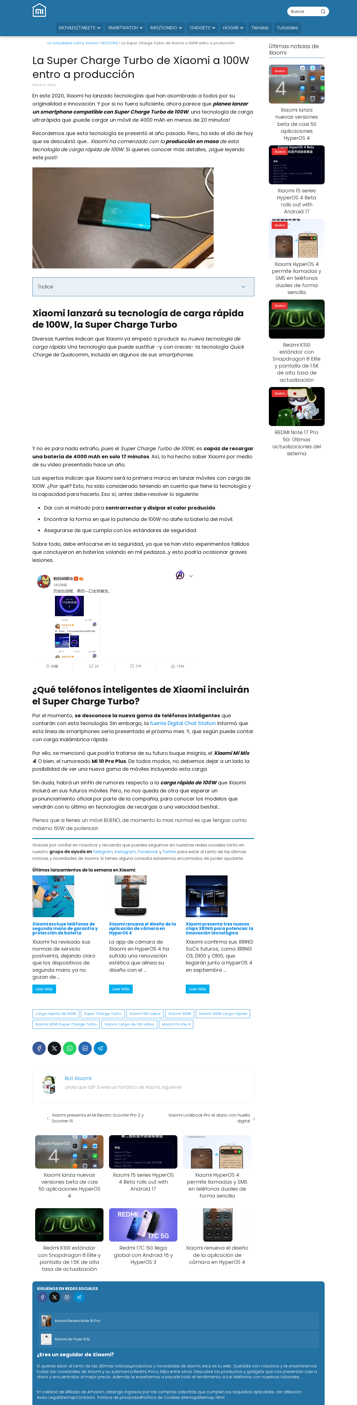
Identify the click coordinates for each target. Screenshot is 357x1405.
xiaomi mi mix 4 (176, 1024)
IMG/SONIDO (164, 28)
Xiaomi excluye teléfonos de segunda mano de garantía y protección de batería (65, 928)
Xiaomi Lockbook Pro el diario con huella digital (209, 1118)
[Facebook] (39, 1048)
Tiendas (260, 28)
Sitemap (67, 1397)
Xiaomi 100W (179, 1013)
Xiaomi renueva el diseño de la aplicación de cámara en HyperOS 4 (142, 928)
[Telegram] (100, 1048)
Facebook (148, 852)
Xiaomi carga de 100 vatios (129, 1024)
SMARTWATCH (123, 28)
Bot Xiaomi (78, 1078)
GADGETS (200, 28)
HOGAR (230, 28)
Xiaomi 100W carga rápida (223, 1013)
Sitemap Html (211, 1397)
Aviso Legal (48, 1397)
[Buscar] (323, 11)
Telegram (103, 852)
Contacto (85, 1397)
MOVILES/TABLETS (77, 28)
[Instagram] (66, 1297)
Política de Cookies (160, 1397)
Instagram (125, 852)
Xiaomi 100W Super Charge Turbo (66, 1024)
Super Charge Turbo (103, 1013)
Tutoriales (287, 28)
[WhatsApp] (69, 1048)
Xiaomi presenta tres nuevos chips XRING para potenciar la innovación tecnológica (219, 928)
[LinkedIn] (85, 1048)
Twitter (169, 852)
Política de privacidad (119, 1397)
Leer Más (44, 989)
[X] (54, 1048)
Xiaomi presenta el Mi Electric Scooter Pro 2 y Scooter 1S (98, 1118)
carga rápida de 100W (55, 1013)
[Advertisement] (143, 403)
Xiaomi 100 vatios (145, 1013)
